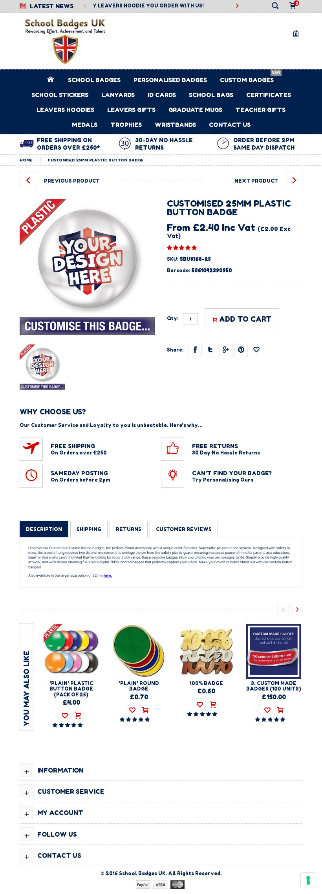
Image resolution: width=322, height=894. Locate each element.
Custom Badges (247, 80)
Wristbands (175, 124)
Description (44, 529)
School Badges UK (142, 873)
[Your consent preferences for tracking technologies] (308, 880)
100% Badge (206, 683)
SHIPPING (89, 529)
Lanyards (118, 95)
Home (26, 160)
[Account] (297, 33)
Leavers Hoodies (65, 110)
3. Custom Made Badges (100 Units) (273, 686)
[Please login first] (256, 350)
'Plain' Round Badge (139, 686)
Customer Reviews (184, 529)
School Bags (211, 95)
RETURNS (128, 529)
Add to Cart (245, 319)
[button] (182, 247)
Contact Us (230, 124)
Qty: (173, 318)
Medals (84, 124)
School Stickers (59, 95)
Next (296, 609)
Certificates (268, 95)
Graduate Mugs (195, 110)
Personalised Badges (170, 80)
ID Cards (162, 95)
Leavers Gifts (131, 110)
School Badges (94, 80)
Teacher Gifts (260, 110)
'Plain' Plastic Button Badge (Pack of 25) (71, 689)
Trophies (126, 124)
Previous (85, 6)
